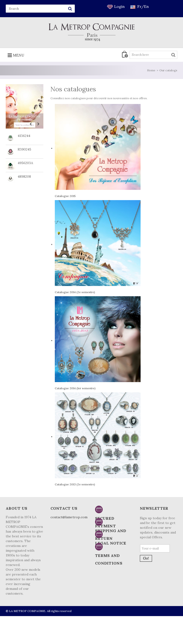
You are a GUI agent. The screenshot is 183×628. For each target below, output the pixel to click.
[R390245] (10, 151)
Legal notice (110, 543)
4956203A (25, 163)
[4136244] (10, 138)
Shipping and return (110, 534)
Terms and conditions (108, 559)
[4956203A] (10, 165)
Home (151, 70)
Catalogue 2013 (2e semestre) (75, 484)
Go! (146, 558)
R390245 (24, 149)
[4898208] (10, 179)
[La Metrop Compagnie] (92, 32)
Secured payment (105, 522)
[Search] (70, 9)
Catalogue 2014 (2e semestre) (75, 292)
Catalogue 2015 (65, 196)
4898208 (24, 176)
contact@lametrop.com (69, 517)
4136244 (24, 136)
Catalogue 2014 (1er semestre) (75, 388)
